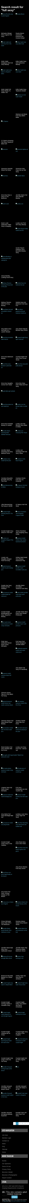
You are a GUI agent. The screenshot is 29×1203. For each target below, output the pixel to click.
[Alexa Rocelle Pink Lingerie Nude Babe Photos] (7, 22)
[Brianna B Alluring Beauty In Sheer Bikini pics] (7, 965)
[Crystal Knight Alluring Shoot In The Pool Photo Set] (7, 520)
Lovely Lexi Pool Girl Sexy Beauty (21, 223)
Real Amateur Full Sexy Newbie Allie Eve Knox (6, 748)
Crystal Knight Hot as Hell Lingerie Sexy (21, 1059)
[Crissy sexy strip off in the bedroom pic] (7, 910)
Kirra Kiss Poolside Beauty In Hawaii (7, 424)
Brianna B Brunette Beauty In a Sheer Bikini (7, 977)
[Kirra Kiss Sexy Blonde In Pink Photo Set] (7, 372)
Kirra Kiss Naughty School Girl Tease (7, 384)
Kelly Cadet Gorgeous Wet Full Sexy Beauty (7, 63)
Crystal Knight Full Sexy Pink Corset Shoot (21, 358)
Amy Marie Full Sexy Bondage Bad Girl (7, 815)
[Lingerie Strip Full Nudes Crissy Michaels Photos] (7, 777)
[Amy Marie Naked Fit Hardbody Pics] (22, 657)
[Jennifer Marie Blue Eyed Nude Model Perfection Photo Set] (22, 601)
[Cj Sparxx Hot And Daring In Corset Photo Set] (22, 493)
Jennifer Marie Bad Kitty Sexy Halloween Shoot (7, 949)
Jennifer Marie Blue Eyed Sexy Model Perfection (22, 613)
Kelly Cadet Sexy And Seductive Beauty (21, 63)
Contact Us (5, 1141)
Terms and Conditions (15, 1201)
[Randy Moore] (22, 22)
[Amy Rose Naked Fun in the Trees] (22, 831)
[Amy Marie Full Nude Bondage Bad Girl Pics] (7, 803)
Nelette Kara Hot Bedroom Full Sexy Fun (21, 304)
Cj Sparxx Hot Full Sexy (21, 505)
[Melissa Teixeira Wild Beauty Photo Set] (7, 291)
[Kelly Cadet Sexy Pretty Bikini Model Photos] (22, 50)
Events (4, 1161)
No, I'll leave (23, 1201)
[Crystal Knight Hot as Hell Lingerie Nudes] (22, 1047)
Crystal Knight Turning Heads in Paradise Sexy (6, 1003)
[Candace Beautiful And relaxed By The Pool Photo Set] (7, 467)
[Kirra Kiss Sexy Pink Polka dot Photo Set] (22, 372)
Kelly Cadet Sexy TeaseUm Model (21, 90)
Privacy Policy (6, 1169)
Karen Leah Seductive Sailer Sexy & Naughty (6, 224)
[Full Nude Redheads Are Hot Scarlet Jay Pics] (22, 777)
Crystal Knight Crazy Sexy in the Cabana (6, 843)
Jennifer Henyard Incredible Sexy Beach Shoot (6, 1087)
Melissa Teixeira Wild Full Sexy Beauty (6, 304)
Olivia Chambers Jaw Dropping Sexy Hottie (22, 532)
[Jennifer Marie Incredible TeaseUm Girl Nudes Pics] (22, 574)
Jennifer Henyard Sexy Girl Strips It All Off (21, 1087)
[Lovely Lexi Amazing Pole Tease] (22, 439)
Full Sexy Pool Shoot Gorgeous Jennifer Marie (21, 643)
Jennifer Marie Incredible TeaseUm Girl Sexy (22, 587)
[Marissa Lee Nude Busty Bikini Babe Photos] (22, 103)
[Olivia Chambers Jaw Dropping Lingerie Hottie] (22, 520)
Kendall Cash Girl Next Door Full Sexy (21, 1114)
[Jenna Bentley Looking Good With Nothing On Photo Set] (7, 265)
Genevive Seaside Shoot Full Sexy (6, 169)
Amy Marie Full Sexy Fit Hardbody (21, 668)
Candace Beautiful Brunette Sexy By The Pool (7, 479)
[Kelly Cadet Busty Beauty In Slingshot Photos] (7, 78)
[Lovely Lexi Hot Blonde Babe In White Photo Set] (22, 413)
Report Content (7, 1178)
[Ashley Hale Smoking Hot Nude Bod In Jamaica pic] (22, 965)
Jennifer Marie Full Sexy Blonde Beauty (21, 196)
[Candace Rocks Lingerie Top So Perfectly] (22, 467)
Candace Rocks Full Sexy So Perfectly (21, 479)
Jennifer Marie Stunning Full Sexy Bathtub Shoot (7, 451)
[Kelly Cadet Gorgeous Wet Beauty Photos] (7, 50)
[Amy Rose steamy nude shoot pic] (22, 856)
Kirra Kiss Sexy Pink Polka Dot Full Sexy (21, 384)
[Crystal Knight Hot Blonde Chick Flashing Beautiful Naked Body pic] (22, 1021)
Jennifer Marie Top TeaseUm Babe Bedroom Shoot (21, 949)
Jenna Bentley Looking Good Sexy (7, 276)
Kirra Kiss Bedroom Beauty (7, 357)
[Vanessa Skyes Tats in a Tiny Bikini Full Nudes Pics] (7, 682)
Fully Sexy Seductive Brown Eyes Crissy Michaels (6, 644)
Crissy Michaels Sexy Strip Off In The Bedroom (6, 923)
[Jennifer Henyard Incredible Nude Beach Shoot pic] (7, 1075)
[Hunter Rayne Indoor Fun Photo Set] (22, 237)
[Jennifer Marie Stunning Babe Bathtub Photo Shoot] (7, 439)
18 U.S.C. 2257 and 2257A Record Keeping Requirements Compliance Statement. (13, 1188)
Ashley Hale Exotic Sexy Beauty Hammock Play (21, 559)
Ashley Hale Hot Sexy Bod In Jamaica (21, 977)
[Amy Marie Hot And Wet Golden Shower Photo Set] (7, 318)
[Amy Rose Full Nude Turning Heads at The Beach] (7, 881)
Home (4, 1152)
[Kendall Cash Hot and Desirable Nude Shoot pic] (22, 1101)
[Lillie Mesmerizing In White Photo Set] (7, 493)
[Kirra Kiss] (7, 184)
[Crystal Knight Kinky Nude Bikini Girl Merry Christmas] (22, 991)
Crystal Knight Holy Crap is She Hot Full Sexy (7, 1059)
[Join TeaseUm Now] (14, 394)
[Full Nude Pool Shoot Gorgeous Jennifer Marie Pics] (22, 630)
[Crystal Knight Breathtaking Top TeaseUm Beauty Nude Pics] (7, 601)
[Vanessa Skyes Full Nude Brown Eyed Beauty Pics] (7, 710)
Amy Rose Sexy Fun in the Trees (21, 842)
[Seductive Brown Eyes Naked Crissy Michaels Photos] (7, 630)
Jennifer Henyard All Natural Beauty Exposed (6, 1114)
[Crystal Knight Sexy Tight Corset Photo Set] (22, 346)
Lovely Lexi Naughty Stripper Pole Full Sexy (6, 559)
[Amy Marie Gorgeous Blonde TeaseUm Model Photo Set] (22, 318)
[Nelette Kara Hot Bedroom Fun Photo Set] (22, 291)
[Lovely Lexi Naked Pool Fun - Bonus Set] (22, 736)
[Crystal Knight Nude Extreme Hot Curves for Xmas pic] (7, 1021)
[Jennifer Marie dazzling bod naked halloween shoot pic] (7, 937)
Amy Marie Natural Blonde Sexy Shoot (22, 329)
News (4, 1143)
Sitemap (4, 1149)
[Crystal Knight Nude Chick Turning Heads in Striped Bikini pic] (7, 991)
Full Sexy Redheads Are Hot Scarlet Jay (21, 789)
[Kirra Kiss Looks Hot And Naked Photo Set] (7, 413)
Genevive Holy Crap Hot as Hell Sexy (21, 170)
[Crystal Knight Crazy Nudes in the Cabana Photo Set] (7, 831)
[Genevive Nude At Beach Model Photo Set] (22, 157)
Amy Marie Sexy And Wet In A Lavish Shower (6, 330)
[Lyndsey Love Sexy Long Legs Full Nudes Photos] (22, 803)
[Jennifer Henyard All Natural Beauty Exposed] (7, 1101)
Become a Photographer (9, 1175)
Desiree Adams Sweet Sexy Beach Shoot (21, 923)
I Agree (14, 1197)
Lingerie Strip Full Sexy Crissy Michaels (6, 789)
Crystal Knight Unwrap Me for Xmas (5, 1033)
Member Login (6, 1138)
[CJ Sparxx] (7, 130)
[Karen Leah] (7, 212)
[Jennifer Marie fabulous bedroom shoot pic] (22, 937)
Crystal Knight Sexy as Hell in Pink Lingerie (22, 1033)
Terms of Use (6, 1166)
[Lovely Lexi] (22, 212)
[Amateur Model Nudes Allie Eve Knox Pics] (22, 710)
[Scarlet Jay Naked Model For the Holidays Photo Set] (7, 574)
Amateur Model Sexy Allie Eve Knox (20, 722)
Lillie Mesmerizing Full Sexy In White (6, 505)
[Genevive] (7, 157)
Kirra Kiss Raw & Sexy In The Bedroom (6, 196)
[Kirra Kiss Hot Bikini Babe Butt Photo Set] (7, 346)
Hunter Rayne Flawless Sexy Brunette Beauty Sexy (21, 250)
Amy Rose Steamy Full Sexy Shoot (21, 867)
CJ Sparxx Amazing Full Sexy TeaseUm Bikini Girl (7, 142)
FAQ (3, 1146)
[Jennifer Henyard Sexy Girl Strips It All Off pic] (22, 1075)
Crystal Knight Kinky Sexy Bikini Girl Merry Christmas (21, 1004)
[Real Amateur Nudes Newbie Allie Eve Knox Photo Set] (7, 736)
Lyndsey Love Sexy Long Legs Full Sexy (22, 815)
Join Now (5, 1135)
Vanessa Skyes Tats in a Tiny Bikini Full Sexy (7, 694)
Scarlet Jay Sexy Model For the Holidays (6, 587)
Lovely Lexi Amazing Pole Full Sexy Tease (21, 451)
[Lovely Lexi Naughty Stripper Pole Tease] (7, 546)
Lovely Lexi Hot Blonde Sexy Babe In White (21, 425)
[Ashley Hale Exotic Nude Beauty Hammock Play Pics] (22, 546)
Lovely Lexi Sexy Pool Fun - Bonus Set (21, 748)
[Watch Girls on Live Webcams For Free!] (14, 758)
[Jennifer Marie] (22, 184)
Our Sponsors (6, 1163)
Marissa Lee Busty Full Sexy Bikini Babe (21, 115)
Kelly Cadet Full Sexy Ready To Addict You (6, 91)
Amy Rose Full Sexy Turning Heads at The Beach (5, 894)
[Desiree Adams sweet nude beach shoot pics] (22, 910)
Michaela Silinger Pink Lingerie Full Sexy (6, 35)
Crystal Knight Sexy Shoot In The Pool (7, 531)
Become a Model (7, 1172)
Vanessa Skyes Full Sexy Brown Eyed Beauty (7, 722)
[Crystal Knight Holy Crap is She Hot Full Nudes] (7, 1047)
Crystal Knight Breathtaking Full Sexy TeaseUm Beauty (6, 614)
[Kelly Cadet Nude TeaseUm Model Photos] (22, 78)
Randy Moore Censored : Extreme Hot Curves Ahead (20, 36)
